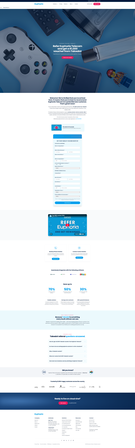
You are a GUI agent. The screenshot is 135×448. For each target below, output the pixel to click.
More (71, 3)
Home (1, 7)
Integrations (64, 432)
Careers (36, 425)
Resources (78, 420)
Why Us (36, 421)
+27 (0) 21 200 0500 (52, 425)
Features (63, 430)
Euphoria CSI (37, 423)
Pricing (60, 3)
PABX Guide (78, 423)
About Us (36, 420)
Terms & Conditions (43, 444)
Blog (76, 426)
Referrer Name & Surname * (59, 150)
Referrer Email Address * (59, 154)
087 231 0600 (91, 421)
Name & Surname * (58, 177)
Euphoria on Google (92, 423)
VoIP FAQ (77, 430)
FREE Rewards (78, 425)
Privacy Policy (37, 444)
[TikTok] (71, 440)
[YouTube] (64, 440)
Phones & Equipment (66, 435)
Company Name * (58, 173)
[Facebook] (61, 440)
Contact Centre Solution (66, 421)
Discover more (55, 258)
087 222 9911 (89, 3)
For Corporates (64, 426)
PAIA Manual (49, 444)
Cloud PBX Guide (79, 421)
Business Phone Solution (66, 420)
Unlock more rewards (67, 57)
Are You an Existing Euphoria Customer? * (62, 163)
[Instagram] (68, 440)
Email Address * (57, 181)
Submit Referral (67, 202)
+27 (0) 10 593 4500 (52, 431)
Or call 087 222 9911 (73, 403)
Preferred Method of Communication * (61, 194)
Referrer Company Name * (59, 145)
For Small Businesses (66, 423)
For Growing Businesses (66, 425)
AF (94, 430)
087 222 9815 (78, 118)
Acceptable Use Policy (56, 444)
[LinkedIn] (66, 440)
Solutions (55, 3)
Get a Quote (97, 3)
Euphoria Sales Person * (59, 166)
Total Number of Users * (59, 190)
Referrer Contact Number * (59, 158)
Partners (65, 3)
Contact (76, 3)
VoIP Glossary (78, 428)
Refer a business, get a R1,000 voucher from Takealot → (94, 426)
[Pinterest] (73, 440)
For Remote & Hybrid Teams (67, 428)
